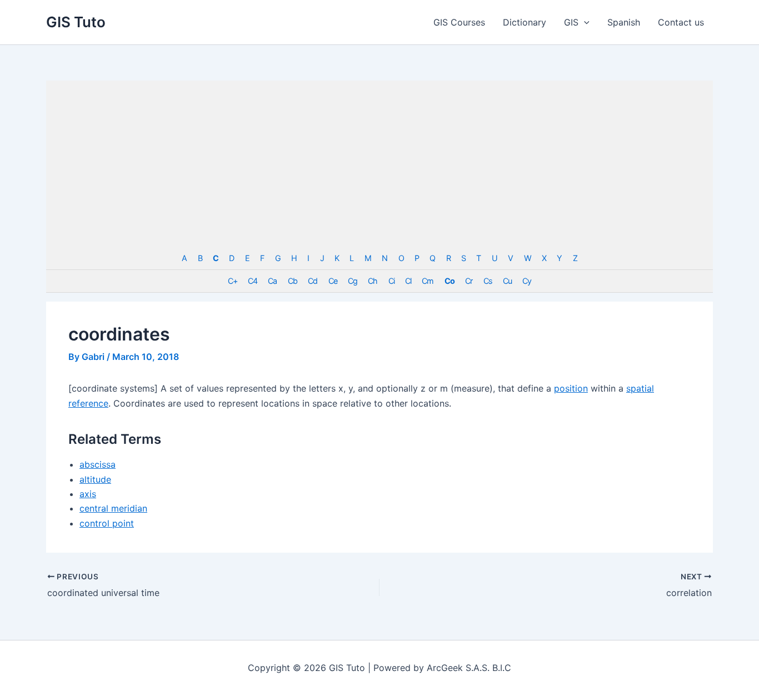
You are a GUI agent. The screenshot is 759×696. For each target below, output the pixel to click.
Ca (272, 281)
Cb (292, 281)
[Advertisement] (379, 164)
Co (450, 281)
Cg (352, 281)
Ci (391, 281)
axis (87, 493)
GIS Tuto (76, 22)
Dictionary (524, 22)
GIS (571, 22)
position (571, 388)
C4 (252, 281)
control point (106, 523)
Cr (468, 281)
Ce (332, 281)
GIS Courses (459, 22)
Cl (408, 281)
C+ (232, 281)
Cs (487, 281)
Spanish (623, 22)
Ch (372, 281)
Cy (526, 281)
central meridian (113, 508)
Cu (507, 281)
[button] (584, 22)
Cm (427, 281)
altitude (95, 479)
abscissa (97, 464)
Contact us (681, 22)
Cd (312, 281)
